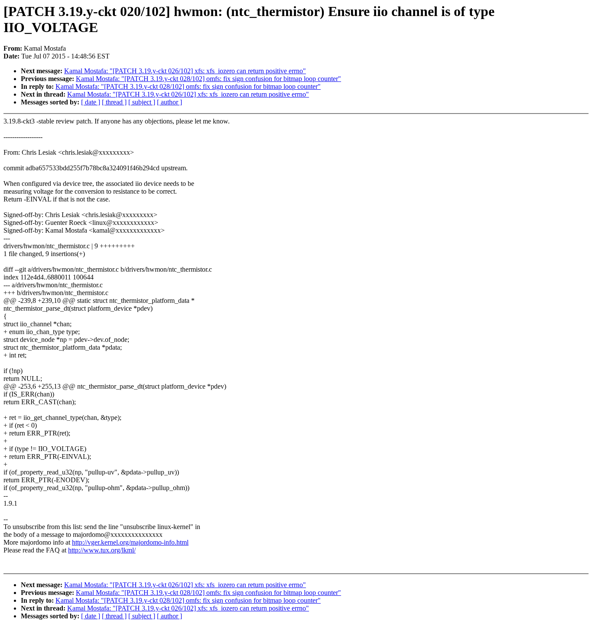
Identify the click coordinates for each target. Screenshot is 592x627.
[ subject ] (141, 102)
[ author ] (169, 102)
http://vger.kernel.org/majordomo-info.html (130, 542)
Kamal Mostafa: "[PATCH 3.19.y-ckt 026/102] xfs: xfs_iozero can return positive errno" (185, 71)
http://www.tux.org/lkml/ (102, 550)
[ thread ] (114, 102)
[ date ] (90, 102)
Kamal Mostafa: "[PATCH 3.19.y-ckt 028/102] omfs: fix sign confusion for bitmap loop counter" (208, 78)
